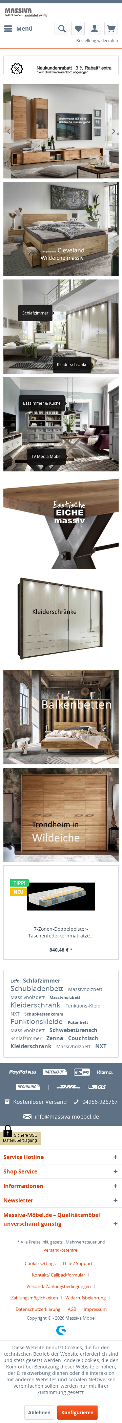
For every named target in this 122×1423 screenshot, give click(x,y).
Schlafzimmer (41, 980)
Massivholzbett (85, 989)
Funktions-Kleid (83, 1005)
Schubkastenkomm (43, 1014)
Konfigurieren (77, 1412)
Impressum (95, 1309)
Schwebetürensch (73, 1030)
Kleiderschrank (36, 1005)
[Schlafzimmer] (59, 313)
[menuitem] (18, 28)
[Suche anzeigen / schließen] (61, 28)
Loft (15, 981)
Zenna (55, 1038)
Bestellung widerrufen (97, 40)
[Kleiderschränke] (61, 619)
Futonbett (78, 1022)
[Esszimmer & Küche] (71, 403)
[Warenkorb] (111, 28)
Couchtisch (83, 1038)
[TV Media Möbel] (72, 456)
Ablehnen (39, 1412)
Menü (24, 28)
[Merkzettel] (78, 28)
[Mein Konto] (94, 28)
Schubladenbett (38, 988)
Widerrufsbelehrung (85, 1298)
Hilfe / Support (78, 1263)
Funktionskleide (37, 1021)
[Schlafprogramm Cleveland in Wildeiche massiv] (61, 229)
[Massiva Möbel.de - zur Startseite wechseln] (26, 13)
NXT (16, 1014)
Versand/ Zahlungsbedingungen (58, 1286)
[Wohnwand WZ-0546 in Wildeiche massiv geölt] (61, 131)
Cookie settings (40, 1263)
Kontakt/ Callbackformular (58, 1275)
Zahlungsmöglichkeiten (34, 1298)
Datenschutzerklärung (38, 1309)
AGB (72, 1309)
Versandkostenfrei (61, 1250)
